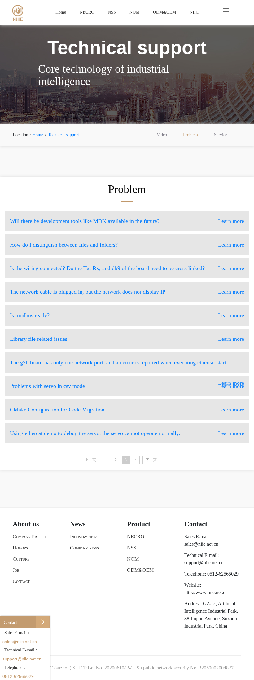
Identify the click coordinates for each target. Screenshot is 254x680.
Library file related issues (127, 339)
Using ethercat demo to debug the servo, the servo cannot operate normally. (127, 433)
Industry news (84, 536)
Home (60, 12)
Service (220, 134)
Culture (21, 559)
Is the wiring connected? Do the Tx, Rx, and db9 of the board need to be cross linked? (127, 268)
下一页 (151, 460)
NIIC (194, 12)
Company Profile (30, 536)
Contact (21, 581)
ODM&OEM (164, 12)
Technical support (63, 134)
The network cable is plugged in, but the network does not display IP (127, 292)
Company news (84, 547)
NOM (134, 12)
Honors (20, 547)
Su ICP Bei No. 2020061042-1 (102, 667)
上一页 (90, 460)
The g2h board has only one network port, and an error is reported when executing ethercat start (127, 372)
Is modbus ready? (127, 315)
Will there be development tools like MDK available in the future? (127, 221)
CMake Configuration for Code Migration (127, 410)
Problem (190, 134)
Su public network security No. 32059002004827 (185, 667)
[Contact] (43, 622)
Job (16, 570)
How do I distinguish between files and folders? (127, 245)
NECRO (87, 12)
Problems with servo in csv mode (127, 386)
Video (162, 134)
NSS (112, 12)
